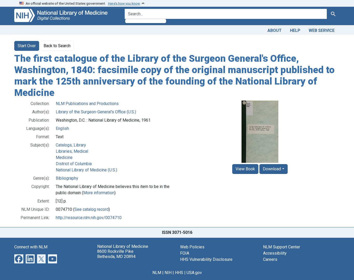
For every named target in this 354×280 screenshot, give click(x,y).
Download (272, 168)
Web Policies (192, 246)
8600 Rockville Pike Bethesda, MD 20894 (116, 254)
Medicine (64, 157)
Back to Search (57, 45)
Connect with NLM (30, 246)
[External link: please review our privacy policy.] (18, 258)
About (274, 30)
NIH (168, 272)
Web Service (322, 30)
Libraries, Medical (72, 151)
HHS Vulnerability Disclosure (206, 259)
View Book (245, 168)
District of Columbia (74, 163)
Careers (270, 259)
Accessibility (275, 253)
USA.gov (194, 272)
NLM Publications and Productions (87, 103)
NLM (156, 272)
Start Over (27, 45)
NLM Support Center (281, 246)
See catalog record (91, 209)
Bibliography (67, 178)
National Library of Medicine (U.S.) (86, 169)
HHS (179, 272)
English (62, 128)
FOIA (184, 253)
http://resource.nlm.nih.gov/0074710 (89, 217)
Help (295, 30)
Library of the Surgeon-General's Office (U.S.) (96, 111)
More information (98, 192)
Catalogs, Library (71, 145)
